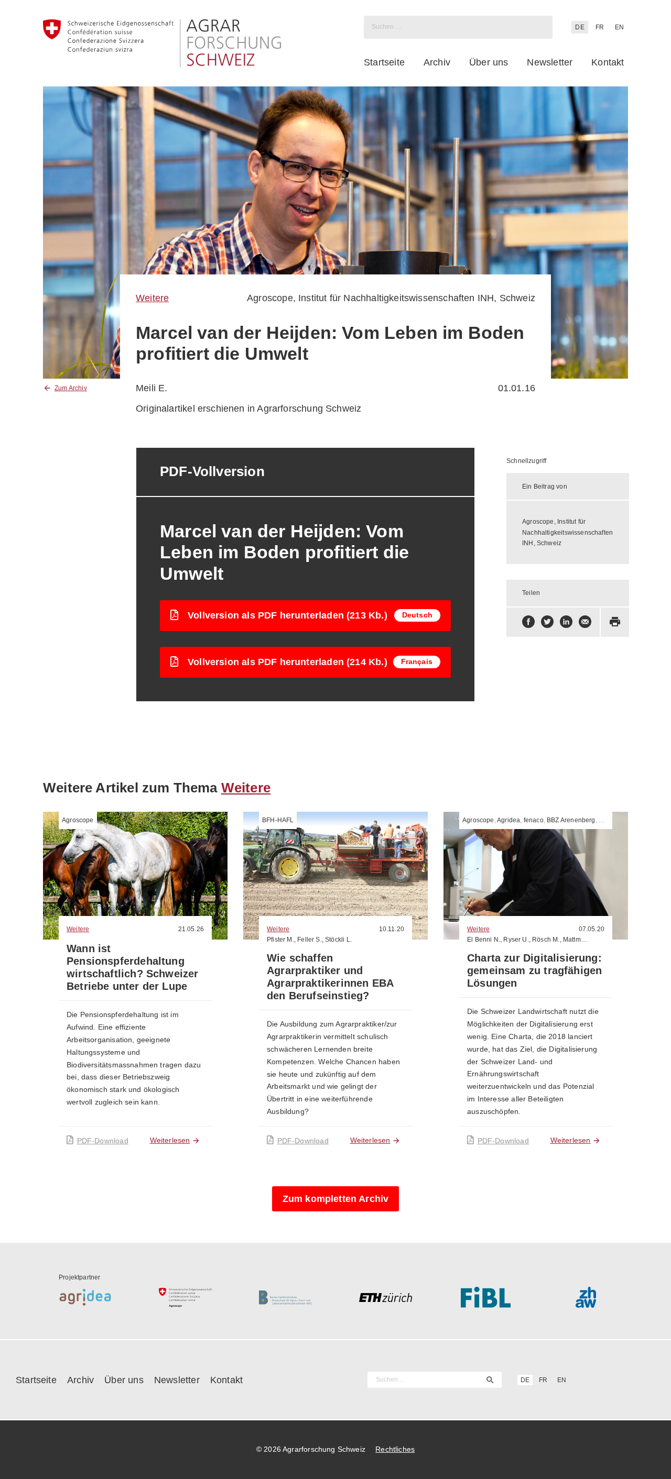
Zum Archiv (71, 388)
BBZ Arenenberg (571, 820)
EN (619, 27)
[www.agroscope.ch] (185, 1297)
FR (600, 27)
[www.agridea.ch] (85, 1297)
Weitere (152, 298)
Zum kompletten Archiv (336, 1199)
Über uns (488, 62)
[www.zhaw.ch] (585, 1297)
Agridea (508, 820)
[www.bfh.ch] (285, 1297)
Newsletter (549, 62)
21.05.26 (191, 929)
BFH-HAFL (278, 820)
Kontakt (607, 62)
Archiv (437, 62)
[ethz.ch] (385, 1297)
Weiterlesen (170, 1140)
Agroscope (78, 820)
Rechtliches (395, 1449)
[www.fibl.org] (485, 1297)
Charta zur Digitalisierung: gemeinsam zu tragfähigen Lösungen (534, 970)
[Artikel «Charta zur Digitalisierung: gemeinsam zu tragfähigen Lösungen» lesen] (535, 876)
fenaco (534, 820)
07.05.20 (591, 929)
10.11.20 (391, 929)
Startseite (384, 62)
